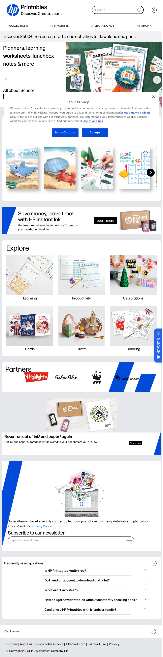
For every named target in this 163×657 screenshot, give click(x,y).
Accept (95, 132)
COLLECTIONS (18, 25)
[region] (81, 117)
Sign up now (136, 443)
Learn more (105, 220)
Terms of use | (98, 644)
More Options (65, 132)
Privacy (114, 644)
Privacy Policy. (42, 526)
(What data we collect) (135, 112)
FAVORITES (61, 25)
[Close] (153, 96)
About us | (27, 644)
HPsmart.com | (77, 644)
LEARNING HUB (104, 25)
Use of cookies (93, 120)
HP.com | (13, 644)
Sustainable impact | (50, 644)
